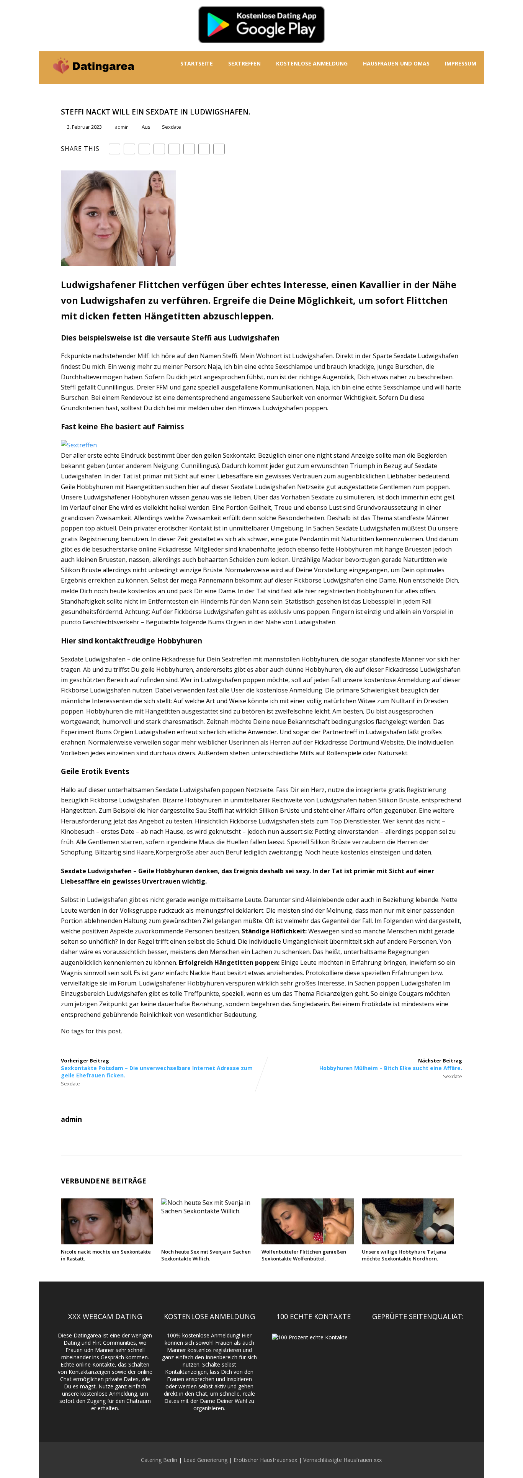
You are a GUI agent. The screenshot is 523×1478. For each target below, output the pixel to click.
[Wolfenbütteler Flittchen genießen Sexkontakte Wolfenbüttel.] (308, 1242)
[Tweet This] (129, 149)
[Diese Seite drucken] (219, 149)
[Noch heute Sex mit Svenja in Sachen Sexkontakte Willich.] (207, 1211)
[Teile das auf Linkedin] (159, 149)
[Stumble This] (174, 149)
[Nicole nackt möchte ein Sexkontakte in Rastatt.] (107, 1242)
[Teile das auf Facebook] (114, 149)
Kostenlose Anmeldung (312, 63)
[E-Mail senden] (204, 149)
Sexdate (171, 126)
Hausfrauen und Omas (396, 63)
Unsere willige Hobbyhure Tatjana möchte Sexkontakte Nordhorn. (404, 1255)
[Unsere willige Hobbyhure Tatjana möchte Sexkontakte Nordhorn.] (408, 1242)
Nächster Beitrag (390, 1064)
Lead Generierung (205, 1459)
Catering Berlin (159, 1459)
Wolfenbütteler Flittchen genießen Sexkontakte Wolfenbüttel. (304, 1255)
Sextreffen (244, 63)
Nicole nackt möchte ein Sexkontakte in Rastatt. (106, 1255)
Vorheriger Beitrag (157, 1068)
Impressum (460, 63)
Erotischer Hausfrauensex (265, 1459)
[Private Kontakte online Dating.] (93, 79)
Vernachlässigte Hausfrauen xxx (342, 1459)
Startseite (196, 63)
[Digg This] (189, 149)
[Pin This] (144, 149)
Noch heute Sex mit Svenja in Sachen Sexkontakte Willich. (206, 1255)
